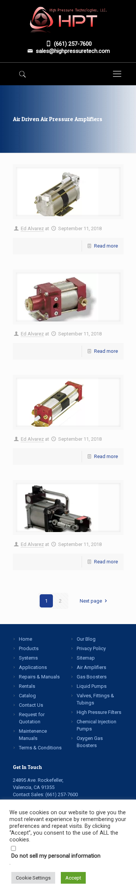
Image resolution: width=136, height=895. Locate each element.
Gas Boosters (92, 677)
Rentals (27, 686)
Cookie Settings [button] (33, 878)
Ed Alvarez (32, 228)
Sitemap (86, 658)
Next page (91, 601)
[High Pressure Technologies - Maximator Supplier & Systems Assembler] (68, 19)
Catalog (27, 695)
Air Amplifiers (91, 667)
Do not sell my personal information (55, 855)
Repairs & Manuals (39, 677)
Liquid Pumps (92, 686)
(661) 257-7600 (61, 794)
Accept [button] (73, 878)
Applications (33, 667)
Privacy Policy (91, 648)
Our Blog (86, 639)
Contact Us (31, 705)
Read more (106, 246)
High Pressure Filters (99, 712)
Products (29, 648)
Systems (28, 658)
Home (25, 639)
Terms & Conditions (40, 747)
